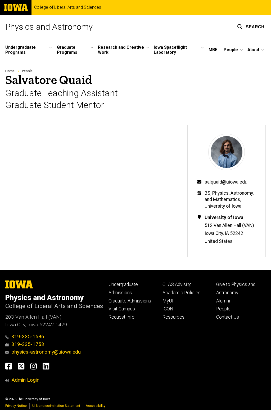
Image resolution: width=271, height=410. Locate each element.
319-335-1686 (27, 336)
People (27, 71)
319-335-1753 (27, 344)
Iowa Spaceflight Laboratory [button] (170, 50)
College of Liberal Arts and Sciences (67, 7)
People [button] (231, 49)
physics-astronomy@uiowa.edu (46, 352)
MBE (213, 49)
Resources (173, 317)
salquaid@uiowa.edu (226, 182)
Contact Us (227, 317)
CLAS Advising (177, 284)
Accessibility (95, 406)
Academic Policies (181, 292)
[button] (251, 27)
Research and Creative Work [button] (121, 50)
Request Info (121, 317)
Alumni (223, 301)
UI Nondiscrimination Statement (56, 406)
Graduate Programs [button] (67, 50)
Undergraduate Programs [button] (20, 50)
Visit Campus (122, 308)
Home (10, 71)
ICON (167, 308)
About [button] (253, 49)
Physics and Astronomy (49, 27)
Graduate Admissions (130, 301)
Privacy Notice (16, 406)
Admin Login (25, 380)
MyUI (167, 301)
